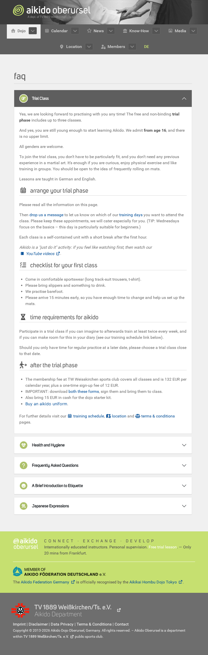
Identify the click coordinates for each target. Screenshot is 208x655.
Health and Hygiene (48, 445)
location (118, 416)
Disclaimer (38, 624)
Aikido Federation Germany (45, 582)
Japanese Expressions (45, 506)
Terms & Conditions (94, 624)
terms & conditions (157, 416)
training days (131, 214)
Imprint (19, 624)
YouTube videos (40, 253)
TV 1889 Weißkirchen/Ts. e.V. (46, 636)
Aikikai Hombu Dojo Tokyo (153, 582)
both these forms (83, 391)
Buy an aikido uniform (46, 403)
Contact (122, 624)
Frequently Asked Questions (55, 465)
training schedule (88, 416)
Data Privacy (62, 624)
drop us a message (46, 214)
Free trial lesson (163, 547)
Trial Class (40, 98)
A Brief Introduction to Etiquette (57, 486)
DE (146, 46)
